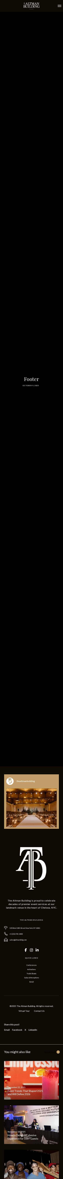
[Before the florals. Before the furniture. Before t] (31, 813)
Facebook (17, 1029)
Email (7, 1029)
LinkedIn (32, 1029)
